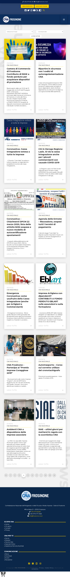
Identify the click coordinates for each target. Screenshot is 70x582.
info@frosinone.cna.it (41, 1)
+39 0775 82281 (36, 512)
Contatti (7, 528)
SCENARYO (35, 569)
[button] (44, 10)
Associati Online (10, 544)
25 (50, 475)
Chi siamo (8, 526)
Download (8, 556)
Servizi (7, 538)
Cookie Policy (49, 567)
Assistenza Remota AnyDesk (14, 546)
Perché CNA (9, 542)
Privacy (7, 530)
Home (7, 524)
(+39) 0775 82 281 (28, 1)
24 (45, 475)
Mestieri (7, 540)
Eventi (7, 558)
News (7, 554)
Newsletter (8, 560)
